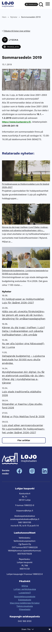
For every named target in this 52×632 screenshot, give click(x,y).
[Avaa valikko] (47, 4)
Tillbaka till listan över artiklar (16, 31)
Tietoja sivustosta (25, 606)
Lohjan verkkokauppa (25, 589)
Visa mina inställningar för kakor (25, 603)
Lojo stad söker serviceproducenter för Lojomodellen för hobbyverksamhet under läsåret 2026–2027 (23, 429)
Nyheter (13, 17)
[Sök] (41, 4)
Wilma (24, 586)
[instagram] (32, 473)
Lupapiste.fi (25, 592)
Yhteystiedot (24, 609)
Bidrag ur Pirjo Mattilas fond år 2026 (23, 416)
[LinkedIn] (44, 473)
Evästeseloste (24, 599)
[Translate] (31, 4)
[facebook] (19, 473)
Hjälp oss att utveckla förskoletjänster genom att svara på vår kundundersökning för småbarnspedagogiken (23, 315)
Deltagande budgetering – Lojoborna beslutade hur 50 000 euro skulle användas (23, 359)
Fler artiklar (23, 440)
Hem (4, 17)
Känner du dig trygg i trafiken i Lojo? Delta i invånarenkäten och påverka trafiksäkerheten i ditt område (23, 331)
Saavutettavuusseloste (24, 596)
